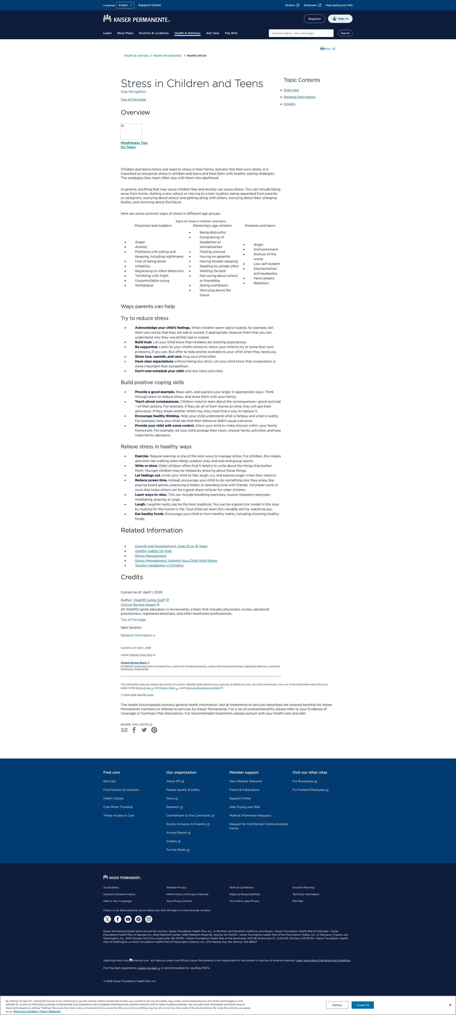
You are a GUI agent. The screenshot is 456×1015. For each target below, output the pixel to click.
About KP (173, 781)
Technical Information (305, 894)
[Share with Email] (124, 730)
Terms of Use (143, 688)
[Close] (450, 1005)
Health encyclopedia (167, 55)
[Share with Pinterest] (154, 730)
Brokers (290, 5)
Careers (171, 841)
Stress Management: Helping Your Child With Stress (176, 560)
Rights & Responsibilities (244, 894)
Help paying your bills (339, 5)
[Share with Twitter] (144, 730)
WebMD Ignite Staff (141, 655)
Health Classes (113, 798)
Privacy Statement (50, 1011)
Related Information (136, 635)
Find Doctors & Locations (121, 789)
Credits (289, 104)
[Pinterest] (137, 919)
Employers (310, 5)
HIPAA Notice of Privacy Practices (187, 894)
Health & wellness (136, 55)
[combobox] (301, 33)
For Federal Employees (308, 789)
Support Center (149, 5)
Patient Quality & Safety (183, 789)
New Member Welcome (245, 781)
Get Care (212, 33)
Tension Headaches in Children (159, 565)
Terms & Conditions (241, 887)
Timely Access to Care (118, 815)
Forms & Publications (244, 789)
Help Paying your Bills (244, 807)
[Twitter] (106, 919)
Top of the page (133, 619)
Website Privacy (176, 887)
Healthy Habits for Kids (153, 551)
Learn (107, 33)
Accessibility (111, 887)
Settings (337, 1005)
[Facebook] (117, 919)
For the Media (176, 849)
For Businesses (303, 781)
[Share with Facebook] (134, 730)
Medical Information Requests (250, 815)
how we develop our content (203, 688)
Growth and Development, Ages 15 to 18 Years (171, 546)
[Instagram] (148, 919)
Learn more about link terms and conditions (323, 960)
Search (345, 33)
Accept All (363, 1005)
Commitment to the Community (188, 815)
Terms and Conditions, (25, 1011)
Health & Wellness (187, 33)
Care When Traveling (118, 807)
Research (172, 807)
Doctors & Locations (154, 33)
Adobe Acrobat (147, 968)
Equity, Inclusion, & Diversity (186, 824)
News (170, 798)
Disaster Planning (303, 887)
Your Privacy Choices (179, 901)
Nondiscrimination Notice (119, 894)
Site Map (297, 901)
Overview (291, 90)
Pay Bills (231, 33)
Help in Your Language (117, 901)
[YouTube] (127, 919)
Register (314, 19)
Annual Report (176, 832)
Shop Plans (125, 33)
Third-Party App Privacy (244, 901)
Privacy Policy (167, 688)
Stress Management (150, 556)
